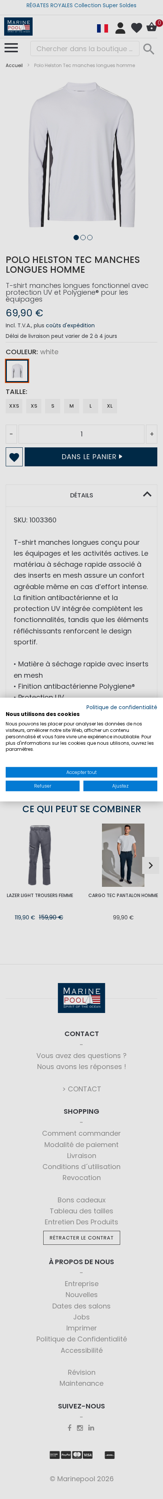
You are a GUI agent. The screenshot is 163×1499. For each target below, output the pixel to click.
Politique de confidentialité (121, 707)
